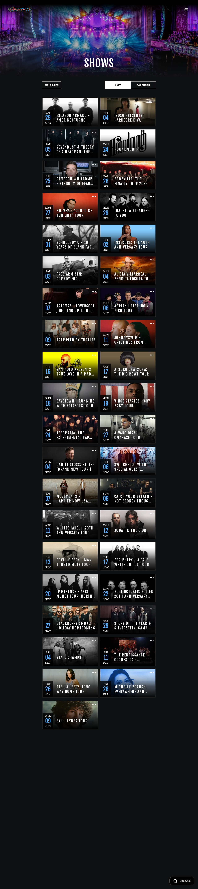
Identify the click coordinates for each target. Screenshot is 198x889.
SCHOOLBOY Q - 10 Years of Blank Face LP (74, 244)
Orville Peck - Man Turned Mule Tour (74, 562)
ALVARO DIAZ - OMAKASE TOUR (127, 435)
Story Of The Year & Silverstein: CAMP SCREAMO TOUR (132, 625)
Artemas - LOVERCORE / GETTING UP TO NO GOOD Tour (75, 308)
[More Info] (94, 101)
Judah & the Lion (130, 530)
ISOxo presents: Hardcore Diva (129, 117)
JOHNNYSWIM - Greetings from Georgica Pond (129, 340)
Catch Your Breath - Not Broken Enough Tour (133, 498)
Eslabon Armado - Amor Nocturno (73, 117)
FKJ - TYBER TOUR (72, 721)
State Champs (69, 657)
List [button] (118, 85)
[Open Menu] (186, 9)
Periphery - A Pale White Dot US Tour (131, 562)
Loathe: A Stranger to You (132, 213)
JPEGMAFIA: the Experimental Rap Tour (72, 435)
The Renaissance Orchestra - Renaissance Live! (130, 657)
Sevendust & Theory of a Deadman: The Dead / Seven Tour (75, 149)
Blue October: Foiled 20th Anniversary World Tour (133, 594)
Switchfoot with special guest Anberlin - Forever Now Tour (132, 467)
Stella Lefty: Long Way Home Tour (73, 689)
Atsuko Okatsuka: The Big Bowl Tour (131, 371)
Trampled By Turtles (76, 340)
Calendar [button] (143, 85)
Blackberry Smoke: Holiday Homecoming (75, 625)
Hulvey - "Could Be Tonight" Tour (74, 213)
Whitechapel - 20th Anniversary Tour (75, 530)
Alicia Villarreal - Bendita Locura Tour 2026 (133, 276)
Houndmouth (126, 149)
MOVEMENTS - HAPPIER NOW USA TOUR (72, 498)
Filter (54, 85)
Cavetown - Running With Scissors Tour (75, 403)
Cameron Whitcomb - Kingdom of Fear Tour (74, 181)
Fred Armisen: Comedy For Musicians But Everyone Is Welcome (75, 276)
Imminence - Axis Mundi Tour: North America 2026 (74, 594)
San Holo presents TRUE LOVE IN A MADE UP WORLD (74, 371)
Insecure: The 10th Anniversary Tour (132, 244)
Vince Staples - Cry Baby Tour (132, 403)
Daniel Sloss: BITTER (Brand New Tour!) (75, 467)
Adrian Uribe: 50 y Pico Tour (131, 308)
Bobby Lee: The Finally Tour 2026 (131, 181)
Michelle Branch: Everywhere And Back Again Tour (130, 689)
